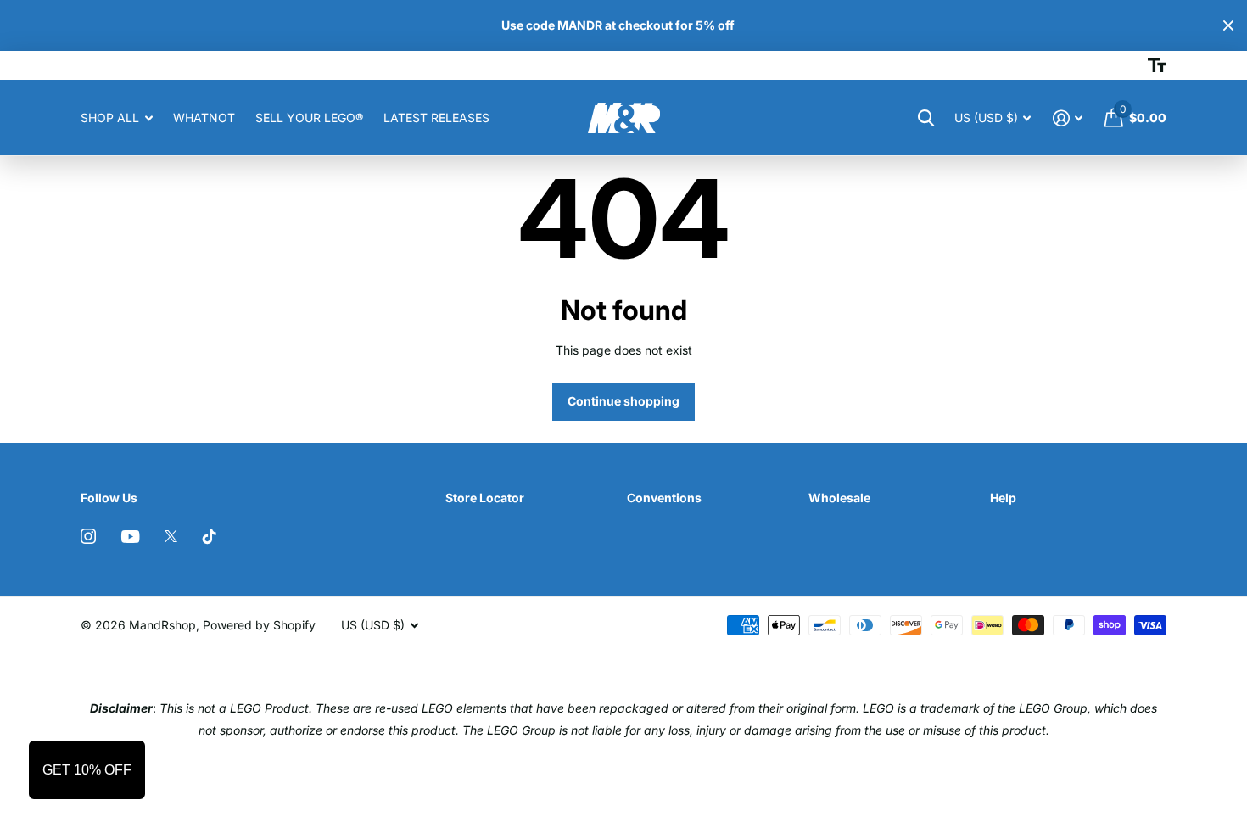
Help (1003, 497)
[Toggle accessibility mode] (1157, 65)
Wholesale (839, 497)
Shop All (110, 117)
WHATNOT (204, 117)
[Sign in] (1067, 118)
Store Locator (484, 497)
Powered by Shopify (259, 625)
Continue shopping (623, 401)
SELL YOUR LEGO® (309, 117)
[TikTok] (209, 536)
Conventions (664, 497)
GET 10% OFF (86, 770)
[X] (171, 536)
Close (1228, 25)
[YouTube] (130, 536)
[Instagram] (88, 536)
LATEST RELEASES (436, 117)
